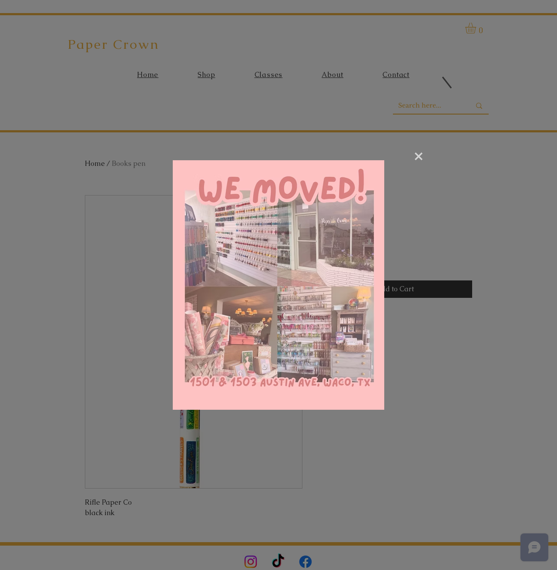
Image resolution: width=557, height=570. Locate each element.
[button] (419, 156)
